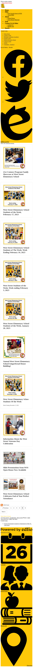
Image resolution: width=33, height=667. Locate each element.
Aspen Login (7, 35)
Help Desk (7, 34)
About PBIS (10, 15)
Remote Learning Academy (11, 37)
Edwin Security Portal (10, 40)
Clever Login (7, 41)
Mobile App (10, 26)
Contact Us (10, 25)
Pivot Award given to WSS (14, 13)
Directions (29, 665)
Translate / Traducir (9, 44)
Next (3, 511)
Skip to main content (6, 1)
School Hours (11, 18)
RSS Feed (6, 505)
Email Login (7, 38)
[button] (6, 12)
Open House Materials (13, 20)
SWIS (5, 43)
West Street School (7, 3)
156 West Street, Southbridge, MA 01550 (12, 517)
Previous (5, 508)
